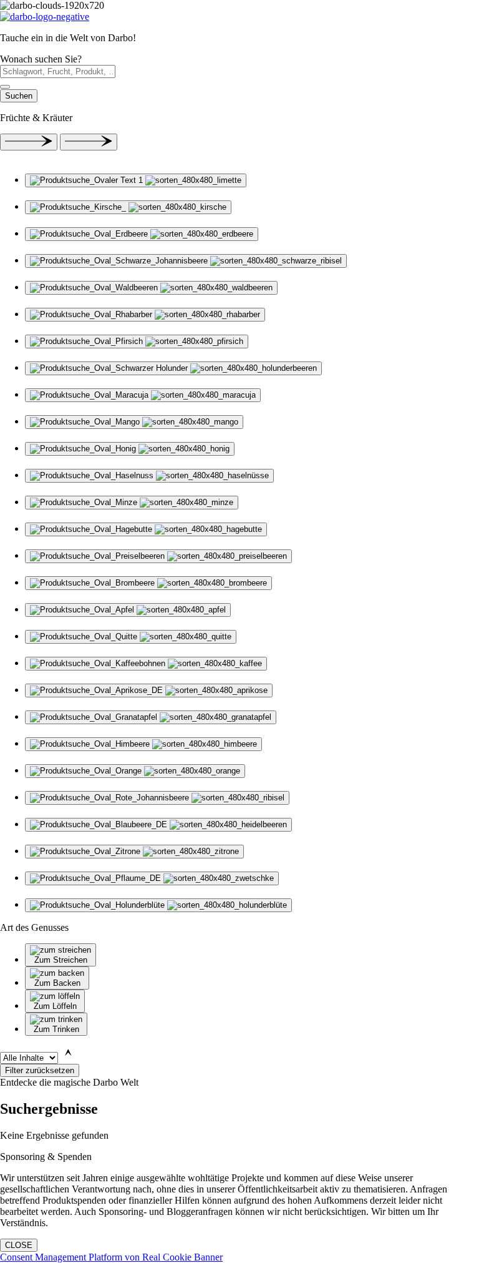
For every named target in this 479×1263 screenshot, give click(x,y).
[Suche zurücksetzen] (5, 87)
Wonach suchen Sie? (41, 59)
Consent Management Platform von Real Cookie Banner (111, 1257)
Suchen (18, 96)
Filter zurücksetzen (39, 1070)
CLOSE (18, 1245)
